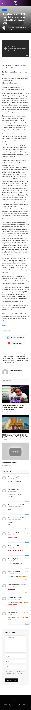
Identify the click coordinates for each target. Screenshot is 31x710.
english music (6, 330)
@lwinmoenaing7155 (14, 477)
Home (15, 700)
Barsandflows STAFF (13, 27)
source (4, 325)
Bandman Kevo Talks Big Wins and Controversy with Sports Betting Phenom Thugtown (13, 407)
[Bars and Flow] (15, 3)
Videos (5, 10)
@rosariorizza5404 (13, 533)
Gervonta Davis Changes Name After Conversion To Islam (22, 358)
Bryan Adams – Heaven (9, 462)
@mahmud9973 (12, 612)
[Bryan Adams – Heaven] (15, 451)
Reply (26, 485)
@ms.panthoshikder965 (14, 489)
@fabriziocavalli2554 (14, 571)
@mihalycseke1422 (13, 546)
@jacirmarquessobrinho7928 (16, 505)
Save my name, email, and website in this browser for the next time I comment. (15, 673)
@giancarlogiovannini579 (15, 597)
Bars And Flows (23, 704)
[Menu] (3, 3)
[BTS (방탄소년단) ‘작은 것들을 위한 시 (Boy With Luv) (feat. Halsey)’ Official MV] (15, 424)
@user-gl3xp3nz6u (13, 559)
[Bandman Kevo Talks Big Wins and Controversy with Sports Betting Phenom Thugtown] (15, 394)
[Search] (28, 3)
